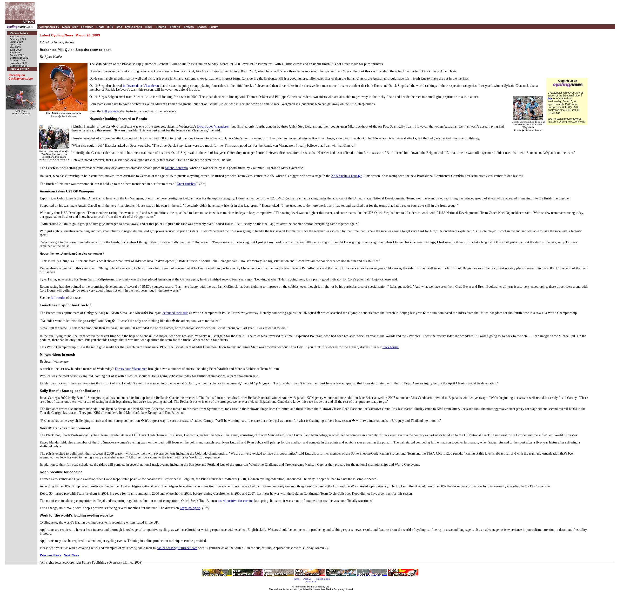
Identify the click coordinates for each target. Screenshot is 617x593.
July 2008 (15, 52)
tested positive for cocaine (235, 501)
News (66, 27)
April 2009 (15, 44)
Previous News (50, 555)
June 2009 (16, 49)
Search (202, 27)
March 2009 (16, 42)
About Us (311, 581)
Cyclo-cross (133, 27)
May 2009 (15, 47)
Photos (161, 27)
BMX (119, 27)
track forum (390, 347)
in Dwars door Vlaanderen (141, 86)
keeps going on (190, 508)
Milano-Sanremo (176, 168)
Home (296, 579)
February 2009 (18, 39)
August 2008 (17, 55)
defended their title (175, 313)
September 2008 (19, 57)
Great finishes (186, 184)
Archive (307, 579)
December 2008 (18, 65)
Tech (75, 27)
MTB (110, 27)
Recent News (19, 33)
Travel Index (323, 579)
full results (58, 298)
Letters (189, 27)
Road (100, 27)
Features (87, 27)
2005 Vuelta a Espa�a (346, 176)
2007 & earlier (19, 69)
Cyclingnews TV (48, 27)
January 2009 (17, 36)
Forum (213, 27)
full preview (110, 111)
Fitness (175, 27)
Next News (71, 555)
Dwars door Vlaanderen (213, 126)
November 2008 (18, 63)
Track (149, 27)
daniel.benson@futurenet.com (177, 548)
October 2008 (17, 60)
